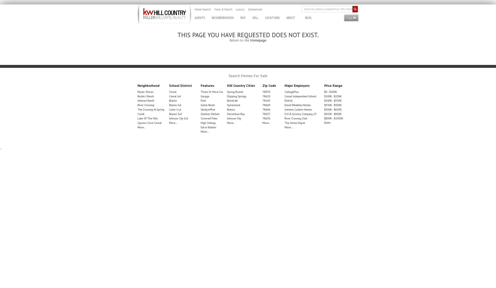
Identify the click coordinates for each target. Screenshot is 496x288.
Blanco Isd (175, 105)
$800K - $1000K (333, 118)
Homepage (258, 40)
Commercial (255, 9)
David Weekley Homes (298, 105)
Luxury (240, 9)
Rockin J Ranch (146, 96)
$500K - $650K (333, 109)
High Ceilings (208, 123)
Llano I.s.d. (175, 109)
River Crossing (146, 105)
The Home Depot (295, 123)
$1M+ (327, 123)
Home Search (203, 9)
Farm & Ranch (223, 9)
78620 (266, 96)
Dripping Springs (236, 96)
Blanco (173, 100)
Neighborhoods (223, 18)
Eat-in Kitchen (208, 127)
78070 (266, 92)
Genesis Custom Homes (298, 109)
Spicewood (233, 105)
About (290, 18)
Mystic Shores (146, 92)
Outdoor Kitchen (210, 114)
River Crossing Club (296, 118)
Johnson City (234, 118)
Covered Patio (209, 118)
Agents (200, 18)
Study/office (208, 109)
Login (349, 18)
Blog (308, 18)
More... (142, 127)
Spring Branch (235, 92)
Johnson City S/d (178, 118)
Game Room (208, 105)
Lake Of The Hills (148, 118)
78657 (266, 114)
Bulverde (232, 100)
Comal (173, 92)
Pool (203, 100)
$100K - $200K (333, 96)
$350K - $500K (333, 105)
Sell (255, 18)
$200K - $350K (333, 100)
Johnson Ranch (146, 100)
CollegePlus (292, 92)
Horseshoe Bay (236, 114)
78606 (266, 109)
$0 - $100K (330, 92)
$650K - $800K (333, 114)
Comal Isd (175, 96)
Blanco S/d (175, 114)
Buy (243, 18)
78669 (266, 105)
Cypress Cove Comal (150, 123)
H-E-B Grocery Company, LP (301, 114)
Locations (272, 18)
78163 (266, 100)
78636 (266, 118)
